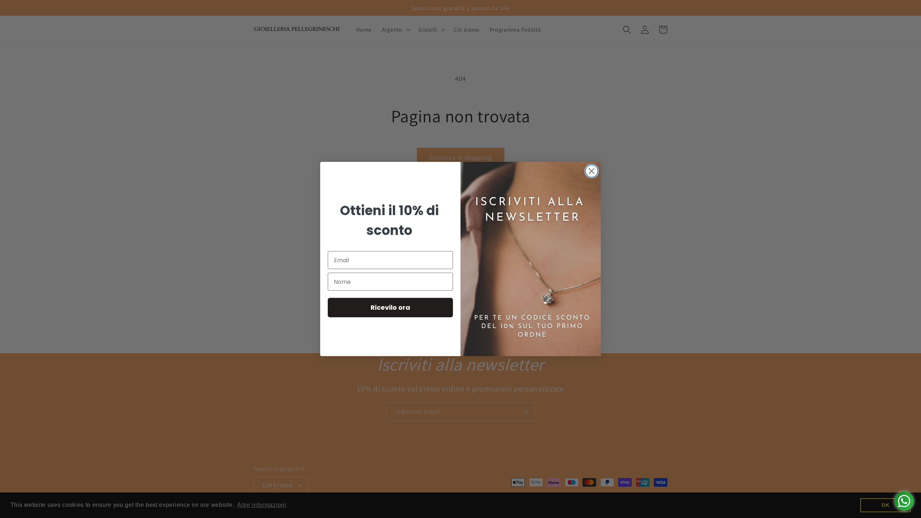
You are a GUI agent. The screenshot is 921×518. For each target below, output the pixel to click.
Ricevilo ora (390, 307)
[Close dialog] (591, 171)
